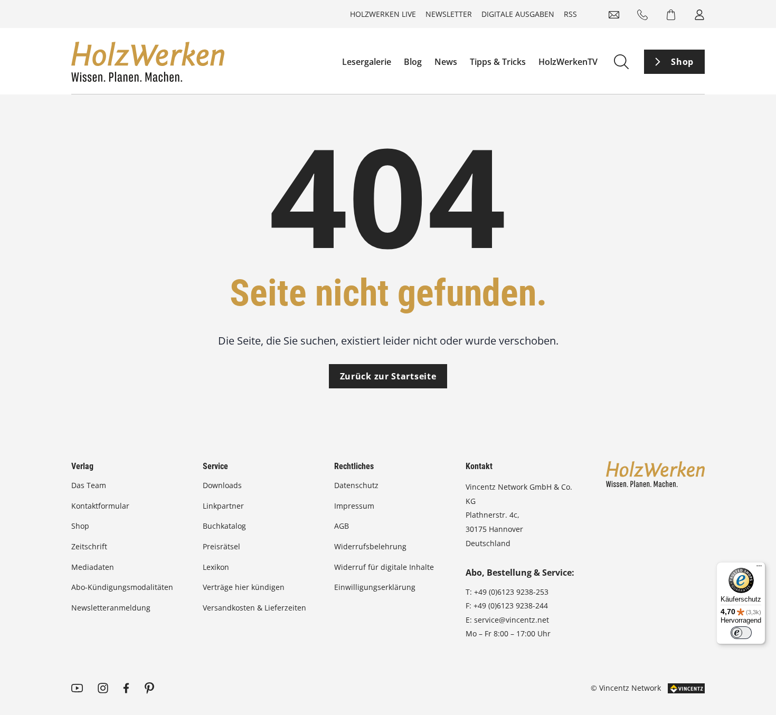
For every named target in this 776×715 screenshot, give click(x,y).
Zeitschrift (89, 546)
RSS (570, 14)
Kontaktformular (100, 506)
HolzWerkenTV (568, 62)
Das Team (88, 485)
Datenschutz (356, 485)
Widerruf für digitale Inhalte (384, 567)
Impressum (354, 506)
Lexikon (216, 567)
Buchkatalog (224, 526)
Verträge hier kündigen (244, 587)
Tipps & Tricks (498, 62)
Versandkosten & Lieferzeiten (254, 608)
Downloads (222, 485)
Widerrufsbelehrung (370, 546)
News (445, 62)
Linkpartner (223, 506)
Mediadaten (92, 567)
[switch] (741, 632)
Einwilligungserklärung (374, 587)
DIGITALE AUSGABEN (517, 14)
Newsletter (448, 14)
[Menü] (759, 568)
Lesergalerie (366, 62)
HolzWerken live (383, 14)
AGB (341, 526)
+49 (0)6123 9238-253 (511, 592)
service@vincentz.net (511, 620)
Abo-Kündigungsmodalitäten (122, 587)
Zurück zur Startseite (388, 376)
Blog (413, 62)
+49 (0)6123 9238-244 (511, 605)
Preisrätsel (221, 546)
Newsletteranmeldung (110, 608)
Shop (682, 62)
